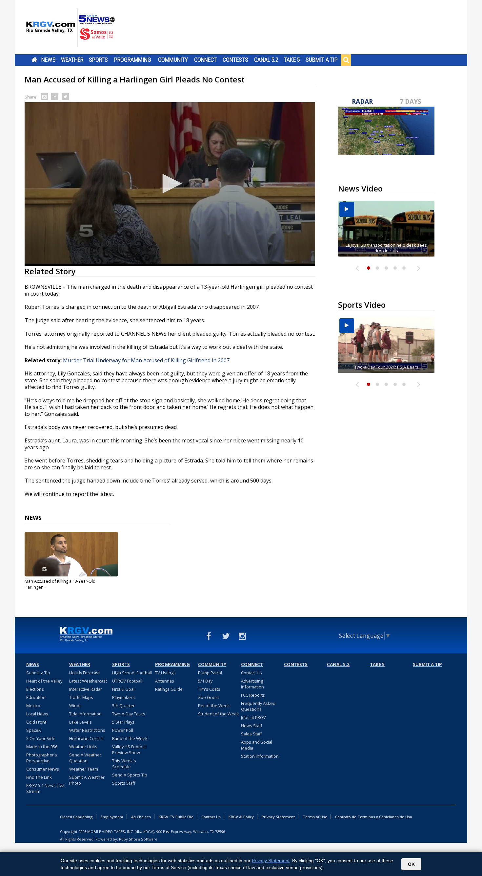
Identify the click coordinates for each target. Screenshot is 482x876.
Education (36, 697)
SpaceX (33, 730)
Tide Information (85, 714)
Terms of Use (315, 816)
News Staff (251, 726)
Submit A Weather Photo (87, 780)
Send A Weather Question (85, 758)
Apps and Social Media (256, 745)
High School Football (132, 673)
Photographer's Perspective (41, 758)
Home (34, 59)
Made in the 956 (41, 747)
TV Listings (165, 673)
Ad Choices (141, 816)
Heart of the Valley (44, 681)
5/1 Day (205, 681)
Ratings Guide (169, 689)
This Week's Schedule (124, 764)
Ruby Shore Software (138, 839)
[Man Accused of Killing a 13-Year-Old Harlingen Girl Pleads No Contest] (71, 554)
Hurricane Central (86, 738)
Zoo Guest (208, 697)
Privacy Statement (278, 816)
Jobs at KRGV (253, 717)
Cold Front (36, 722)
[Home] (70, 28)
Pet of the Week (214, 705)
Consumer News (42, 769)
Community (173, 59)
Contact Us (251, 673)
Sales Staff (251, 734)
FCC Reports (253, 695)
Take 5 (292, 59)
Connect (205, 59)
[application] (170, 184)
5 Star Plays (123, 722)
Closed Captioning (76, 816)
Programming (132, 59)
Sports (98, 59)
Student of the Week (218, 714)
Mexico (33, 705)
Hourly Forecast (84, 673)
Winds (75, 705)
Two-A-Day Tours (128, 714)
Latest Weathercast (88, 681)
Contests (235, 59)
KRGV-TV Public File (176, 816)
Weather (72, 59)
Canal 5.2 (266, 59)
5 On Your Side (40, 738)
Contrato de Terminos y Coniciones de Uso (373, 816)
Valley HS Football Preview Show (129, 749)
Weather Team (83, 769)
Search (346, 59)
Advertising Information (252, 684)
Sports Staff (123, 783)
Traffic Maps (81, 697)
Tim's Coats (209, 689)
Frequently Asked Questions (258, 706)
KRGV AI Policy (241, 816)
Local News (37, 714)
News (48, 59)
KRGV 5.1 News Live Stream (45, 788)
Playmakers (123, 697)
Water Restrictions (87, 730)
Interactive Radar (85, 689)
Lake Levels (80, 722)
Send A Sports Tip (129, 775)
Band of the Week (130, 738)
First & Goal (123, 689)
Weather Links (83, 747)
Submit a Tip (321, 59)
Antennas (164, 681)
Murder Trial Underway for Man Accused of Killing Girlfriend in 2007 (146, 360)
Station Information (260, 756)
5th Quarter (123, 705)
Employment (112, 816)
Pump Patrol (210, 673)
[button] (169, 183)
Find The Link (39, 777)
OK (411, 864)
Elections (35, 689)
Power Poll (122, 730)
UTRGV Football (127, 681)
